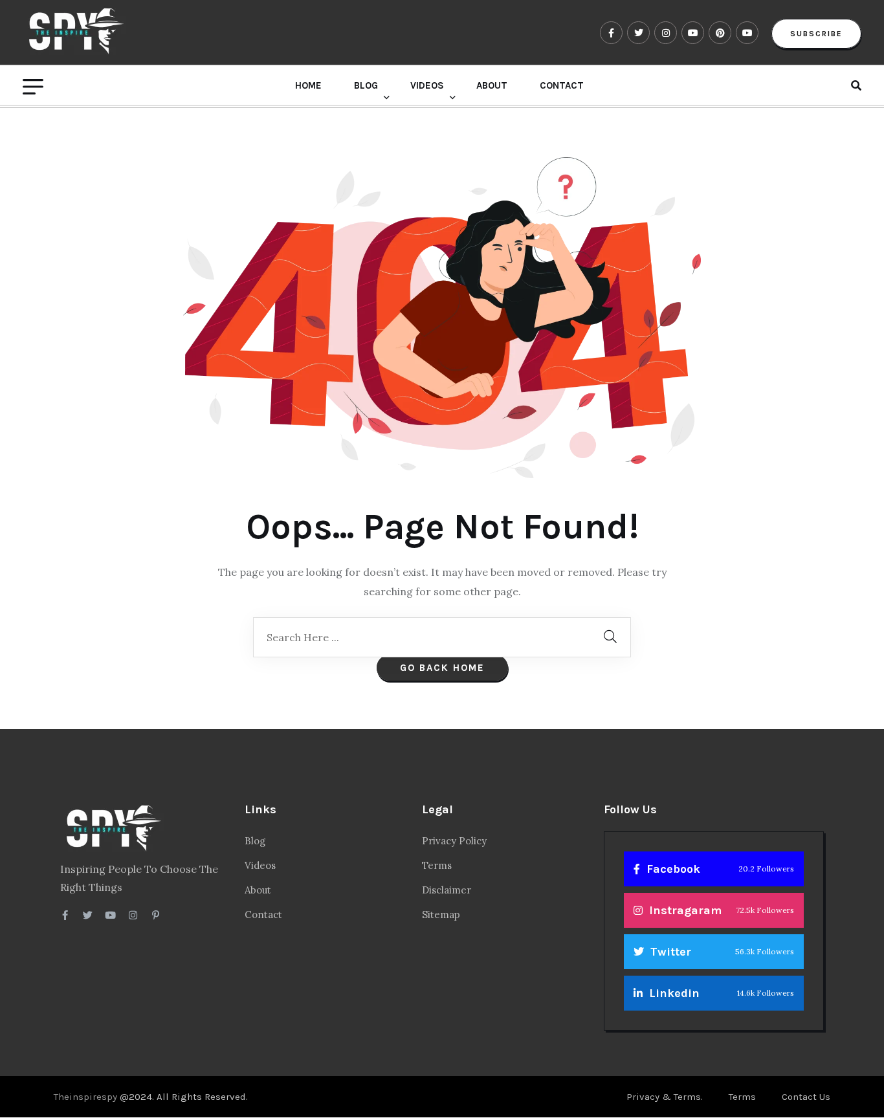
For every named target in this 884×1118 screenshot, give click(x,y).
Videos (427, 85)
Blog (366, 85)
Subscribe (816, 33)
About (491, 85)
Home (308, 85)
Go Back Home (442, 668)
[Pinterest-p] (155, 915)
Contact (562, 85)
